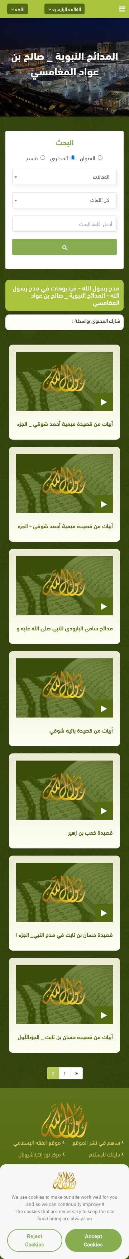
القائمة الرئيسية (66, 9)
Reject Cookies (34, 1239)
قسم (32, 158)
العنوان (87, 158)
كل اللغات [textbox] (99, 199)
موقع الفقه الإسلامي (37, 1142)
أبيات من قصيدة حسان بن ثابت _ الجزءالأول (65, 1036)
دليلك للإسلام (104, 1154)
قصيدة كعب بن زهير (90, 832)
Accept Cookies (93, 1239)
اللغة (19, 9)
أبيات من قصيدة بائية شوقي (81, 730)
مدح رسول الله (100, 287)
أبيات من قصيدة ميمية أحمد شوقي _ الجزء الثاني (64, 423)
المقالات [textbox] (101, 176)
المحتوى (59, 158)
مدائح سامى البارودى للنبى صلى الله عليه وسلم (64, 628)
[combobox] (64, 177)
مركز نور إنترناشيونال (39, 1154)
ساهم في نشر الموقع (96, 1142)
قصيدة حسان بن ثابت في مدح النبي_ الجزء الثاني (64, 934)
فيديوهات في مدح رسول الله (66, 291)
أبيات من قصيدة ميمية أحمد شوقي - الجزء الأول (64, 525)
